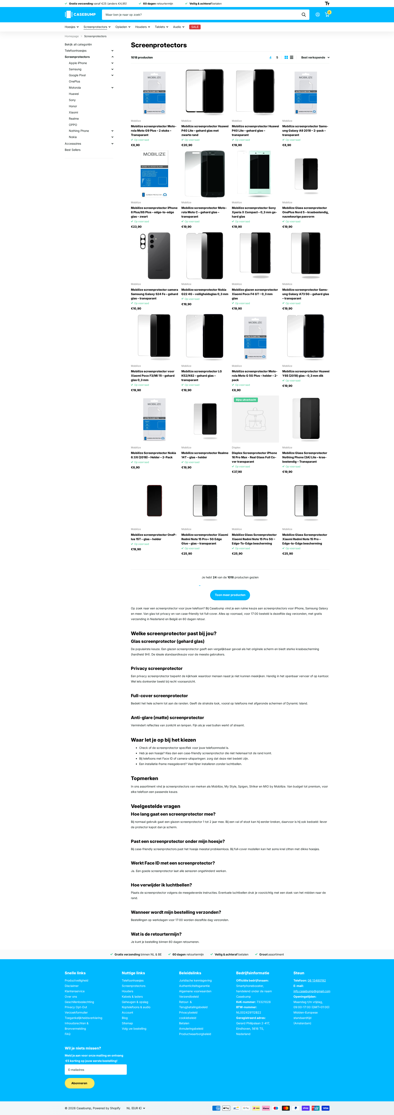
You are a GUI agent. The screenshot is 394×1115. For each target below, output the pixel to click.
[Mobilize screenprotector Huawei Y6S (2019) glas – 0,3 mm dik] (305, 337)
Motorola (75, 87)
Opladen (121, 27)
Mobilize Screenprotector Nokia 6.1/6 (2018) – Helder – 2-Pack (153, 455)
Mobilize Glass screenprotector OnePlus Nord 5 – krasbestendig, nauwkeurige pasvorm (305, 212)
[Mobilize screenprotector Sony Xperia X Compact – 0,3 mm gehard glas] (255, 174)
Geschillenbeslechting (79, 1002)
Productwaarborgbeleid (195, 1034)
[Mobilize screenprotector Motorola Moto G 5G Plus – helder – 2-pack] (255, 337)
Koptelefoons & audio (136, 1007)
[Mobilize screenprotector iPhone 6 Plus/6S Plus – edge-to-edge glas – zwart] (154, 174)
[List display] (291, 57)
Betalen (184, 1023)
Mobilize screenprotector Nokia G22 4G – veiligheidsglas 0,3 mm (204, 292)
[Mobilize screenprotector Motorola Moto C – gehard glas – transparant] (205, 174)
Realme (74, 118)
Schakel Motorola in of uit (112, 87)
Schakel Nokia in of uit (112, 137)
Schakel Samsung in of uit (112, 69)
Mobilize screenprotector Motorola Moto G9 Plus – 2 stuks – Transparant (153, 130)
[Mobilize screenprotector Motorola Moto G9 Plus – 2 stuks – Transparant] (154, 92)
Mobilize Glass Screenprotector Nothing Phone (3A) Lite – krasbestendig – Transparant (304, 457)
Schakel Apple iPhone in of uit (112, 63)
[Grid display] (286, 57)
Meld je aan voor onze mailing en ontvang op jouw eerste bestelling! (94, 1058)
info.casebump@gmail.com (311, 991)
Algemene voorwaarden (195, 991)
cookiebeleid (187, 1018)
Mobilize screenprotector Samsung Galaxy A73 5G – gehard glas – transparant (305, 294)
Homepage (72, 36)
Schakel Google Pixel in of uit (112, 75)
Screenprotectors (95, 27)
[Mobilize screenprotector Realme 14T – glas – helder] (205, 419)
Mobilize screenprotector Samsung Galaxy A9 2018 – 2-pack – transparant (305, 130)
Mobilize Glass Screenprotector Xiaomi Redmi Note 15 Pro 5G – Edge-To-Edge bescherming (254, 539)
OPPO (73, 124)
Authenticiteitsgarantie (194, 986)
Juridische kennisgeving (195, 980)
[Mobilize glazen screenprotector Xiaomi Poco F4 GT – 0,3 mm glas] (255, 255)
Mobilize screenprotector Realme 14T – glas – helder (204, 455)
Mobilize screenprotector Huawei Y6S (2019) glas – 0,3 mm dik (305, 373)
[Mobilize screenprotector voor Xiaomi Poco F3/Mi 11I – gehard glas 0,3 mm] (154, 337)
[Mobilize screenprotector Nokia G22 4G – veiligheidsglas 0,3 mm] (205, 255)
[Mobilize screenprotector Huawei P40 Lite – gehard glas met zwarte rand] (205, 92)
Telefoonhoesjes (75, 50)
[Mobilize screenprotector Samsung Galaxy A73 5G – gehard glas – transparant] (305, 255)
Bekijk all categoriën (78, 44)
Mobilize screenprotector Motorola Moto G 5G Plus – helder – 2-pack (255, 375)
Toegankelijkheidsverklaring (83, 1018)
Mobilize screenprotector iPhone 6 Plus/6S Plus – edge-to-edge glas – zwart (154, 212)
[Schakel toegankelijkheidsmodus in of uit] (327, 3)
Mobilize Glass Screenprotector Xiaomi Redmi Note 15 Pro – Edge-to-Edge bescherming (304, 539)
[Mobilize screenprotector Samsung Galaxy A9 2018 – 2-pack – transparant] (305, 92)
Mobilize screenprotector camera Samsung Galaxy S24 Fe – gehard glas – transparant (154, 294)
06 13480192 (317, 980)
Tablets (160, 27)
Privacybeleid (188, 1012)
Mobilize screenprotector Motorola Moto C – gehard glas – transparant (204, 212)
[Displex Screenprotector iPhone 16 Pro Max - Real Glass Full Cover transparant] (255, 419)
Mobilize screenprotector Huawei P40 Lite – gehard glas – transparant (255, 130)
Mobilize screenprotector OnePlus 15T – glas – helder (154, 537)
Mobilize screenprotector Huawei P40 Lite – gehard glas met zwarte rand (205, 130)
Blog (125, 1018)
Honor (73, 106)
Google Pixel (77, 75)
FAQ (68, 1034)
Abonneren (79, 1083)
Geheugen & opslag (135, 1002)
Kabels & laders (132, 996)
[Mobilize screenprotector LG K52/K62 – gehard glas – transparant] (205, 337)
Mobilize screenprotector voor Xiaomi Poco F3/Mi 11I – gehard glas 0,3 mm (153, 375)
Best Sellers (72, 149)
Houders (141, 27)
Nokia (73, 137)
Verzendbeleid (189, 996)
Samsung (75, 69)
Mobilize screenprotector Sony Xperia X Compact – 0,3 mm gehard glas (254, 212)
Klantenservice (75, 991)
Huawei (74, 93)
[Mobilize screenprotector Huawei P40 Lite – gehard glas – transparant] (255, 92)
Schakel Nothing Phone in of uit (112, 131)
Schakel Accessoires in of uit (112, 143)
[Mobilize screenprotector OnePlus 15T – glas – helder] (154, 500)
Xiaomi (73, 112)
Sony (72, 100)
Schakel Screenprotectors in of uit (112, 57)
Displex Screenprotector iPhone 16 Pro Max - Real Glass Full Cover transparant (254, 457)
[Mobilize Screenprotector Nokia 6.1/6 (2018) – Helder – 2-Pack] (154, 419)
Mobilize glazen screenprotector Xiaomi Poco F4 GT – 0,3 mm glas (255, 294)
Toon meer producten (230, 595)
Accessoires (73, 143)
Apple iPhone (78, 63)
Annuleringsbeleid (191, 1028)
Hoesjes (70, 27)
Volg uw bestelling (134, 1028)
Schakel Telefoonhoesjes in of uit (112, 50)
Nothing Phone (79, 130)
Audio (177, 27)
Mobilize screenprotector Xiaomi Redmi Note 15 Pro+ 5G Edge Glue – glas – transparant (204, 539)
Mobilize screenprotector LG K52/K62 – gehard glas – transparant (201, 375)
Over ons (71, 996)
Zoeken (303, 15)
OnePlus (74, 81)
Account (127, 1012)
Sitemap (127, 1023)
